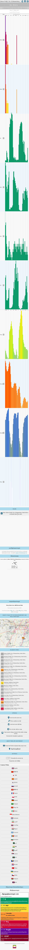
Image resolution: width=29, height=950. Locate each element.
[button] (23, 638)
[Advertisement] (14, 531)
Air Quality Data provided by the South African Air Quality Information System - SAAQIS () (14, 552)
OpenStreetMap (21, 646)
